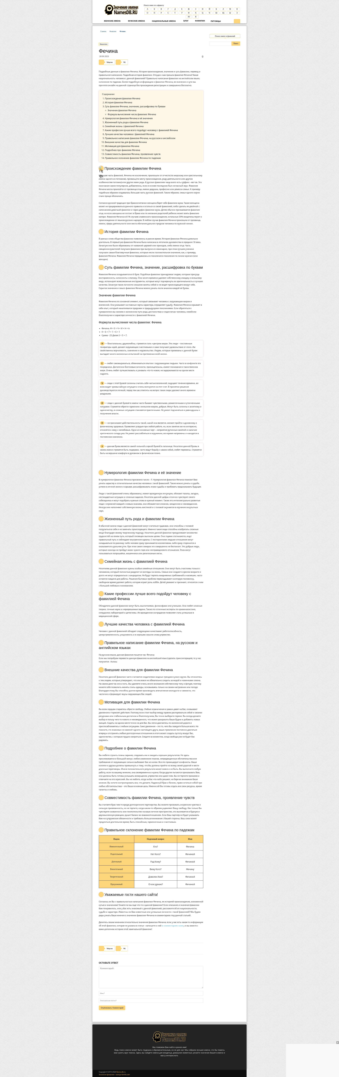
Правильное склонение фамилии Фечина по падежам (133, 158)
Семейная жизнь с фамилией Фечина (124, 126)
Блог (186, 21)
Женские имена (112, 21)
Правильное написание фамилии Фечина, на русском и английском (140, 138)
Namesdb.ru (121, 1072)
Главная (103, 31)
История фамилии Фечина (118, 102)
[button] (237, 21)
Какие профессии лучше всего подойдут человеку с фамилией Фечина (141, 130)
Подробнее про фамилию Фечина (122, 150)
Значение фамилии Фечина (122, 110)
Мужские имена (136, 21)
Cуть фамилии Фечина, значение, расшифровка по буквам (135, 106)
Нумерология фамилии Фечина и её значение (129, 118)
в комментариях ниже (173, 925)
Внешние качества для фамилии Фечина (126, 142)
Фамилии (200, 21)
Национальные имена (163, 21)
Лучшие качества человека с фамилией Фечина (129, 134)
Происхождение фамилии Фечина (122, 98)
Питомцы (216, 21)
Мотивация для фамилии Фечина (122, 146)
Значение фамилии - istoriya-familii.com (114, 1074)
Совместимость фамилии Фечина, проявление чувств (132, 154)
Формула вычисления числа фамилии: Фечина (132, 114)
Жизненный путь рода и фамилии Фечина (126, 122)
